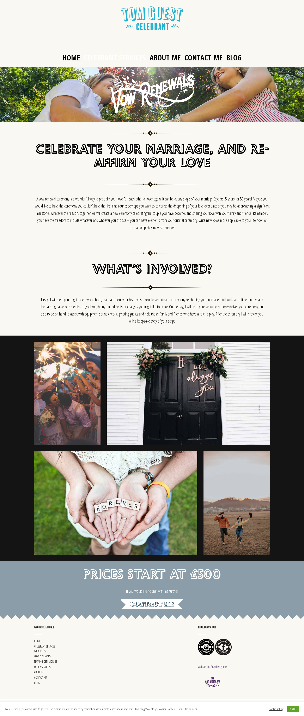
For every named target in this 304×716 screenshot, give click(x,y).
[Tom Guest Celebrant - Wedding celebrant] (152, 18)
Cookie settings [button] (276, 709)
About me (165, 57)
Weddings (39, 651)
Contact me (204, 57)
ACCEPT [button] (293, 709)
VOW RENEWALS (42, 656)
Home (71, 57)
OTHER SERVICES (42, 667)
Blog (234, 57)
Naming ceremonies (45, 661)
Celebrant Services (115, 57)
